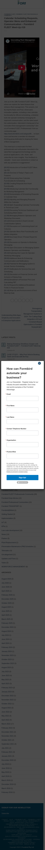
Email (9, 394)
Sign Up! (22, 477)
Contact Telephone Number (16, 428)
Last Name (10, 417)
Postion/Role (11, 451)
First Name (10, 405)
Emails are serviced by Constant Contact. (17, 471)
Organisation (11, 440)
